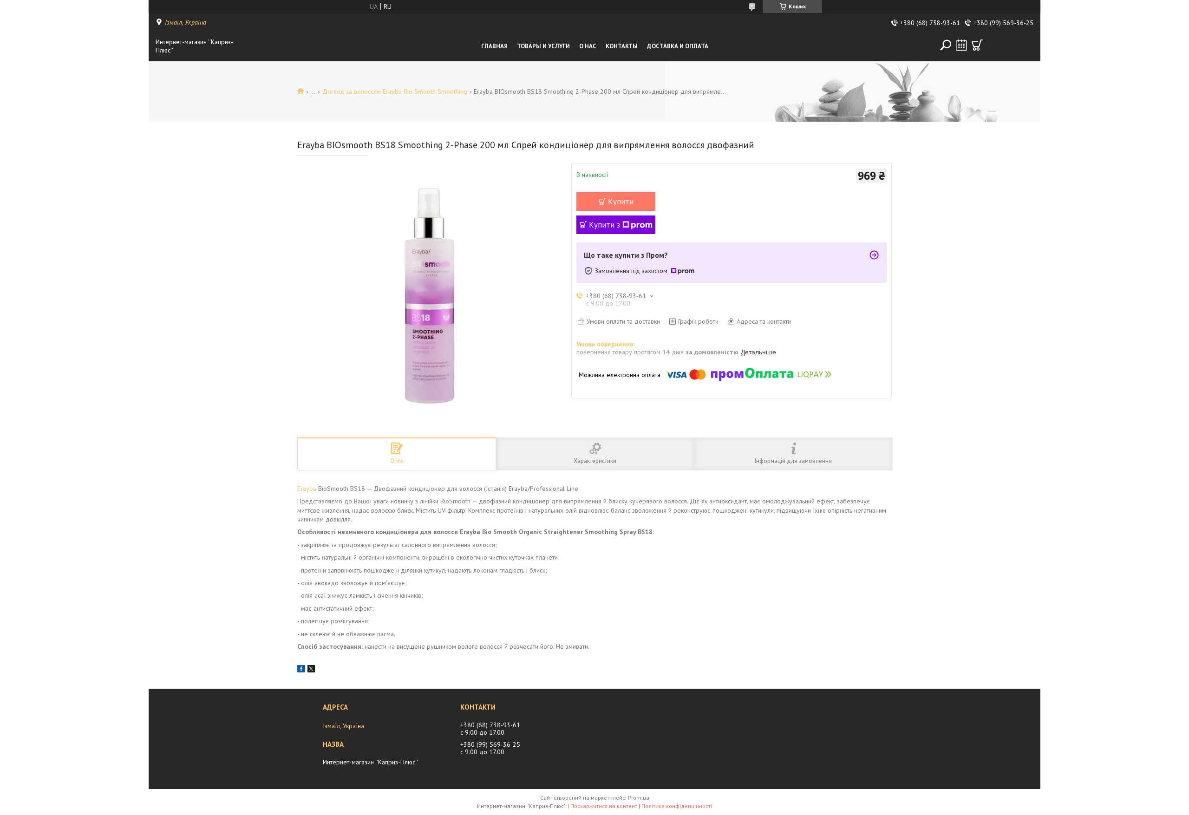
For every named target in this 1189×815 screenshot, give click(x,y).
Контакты (622, 46)
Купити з (604, 225)
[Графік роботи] (961, 45)
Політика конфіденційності (676, 805)
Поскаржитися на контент (603, 805)
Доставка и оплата (677, 46)
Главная (494, 46)
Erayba (306, 488)
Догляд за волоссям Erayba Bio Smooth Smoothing (394, 91)
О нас (587, 46)
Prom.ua (638, 797)
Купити (621, 201)
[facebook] (301, 670)
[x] (311, 670)
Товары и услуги (543, 46)
